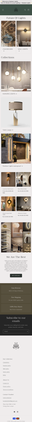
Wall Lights (6, 368)
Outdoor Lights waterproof (12, 166)
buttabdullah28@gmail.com (10, 401)
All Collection (16, 275)
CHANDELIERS (8, 49)
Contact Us (6, 383)
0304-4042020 (7, 397)
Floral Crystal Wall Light (7, 214)
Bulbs (4, 375)
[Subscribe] (27, 331)
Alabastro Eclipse (22, 213)
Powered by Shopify (21, 421)
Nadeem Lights (14, 421)
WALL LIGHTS (23, 49)
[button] (3, 10)
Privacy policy (6, 386)
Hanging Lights (7, 365)
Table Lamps (7, 130)
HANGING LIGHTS (9, 94)
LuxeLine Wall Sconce (8, 189)
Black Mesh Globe (22, 189)
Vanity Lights (6, 372)
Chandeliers (6, 362)
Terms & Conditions (8, 389)
